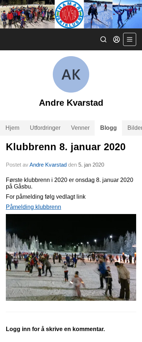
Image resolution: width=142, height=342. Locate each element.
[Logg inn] (116, 39)
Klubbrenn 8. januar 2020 (66, 146)
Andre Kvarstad (48, 165)
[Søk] (103, 39)
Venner (80, 128)
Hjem (12, 128)
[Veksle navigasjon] (129, 39)
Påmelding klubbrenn (33, 207)
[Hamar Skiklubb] (71, 14)
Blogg (108, 128)
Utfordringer (45, 128)
